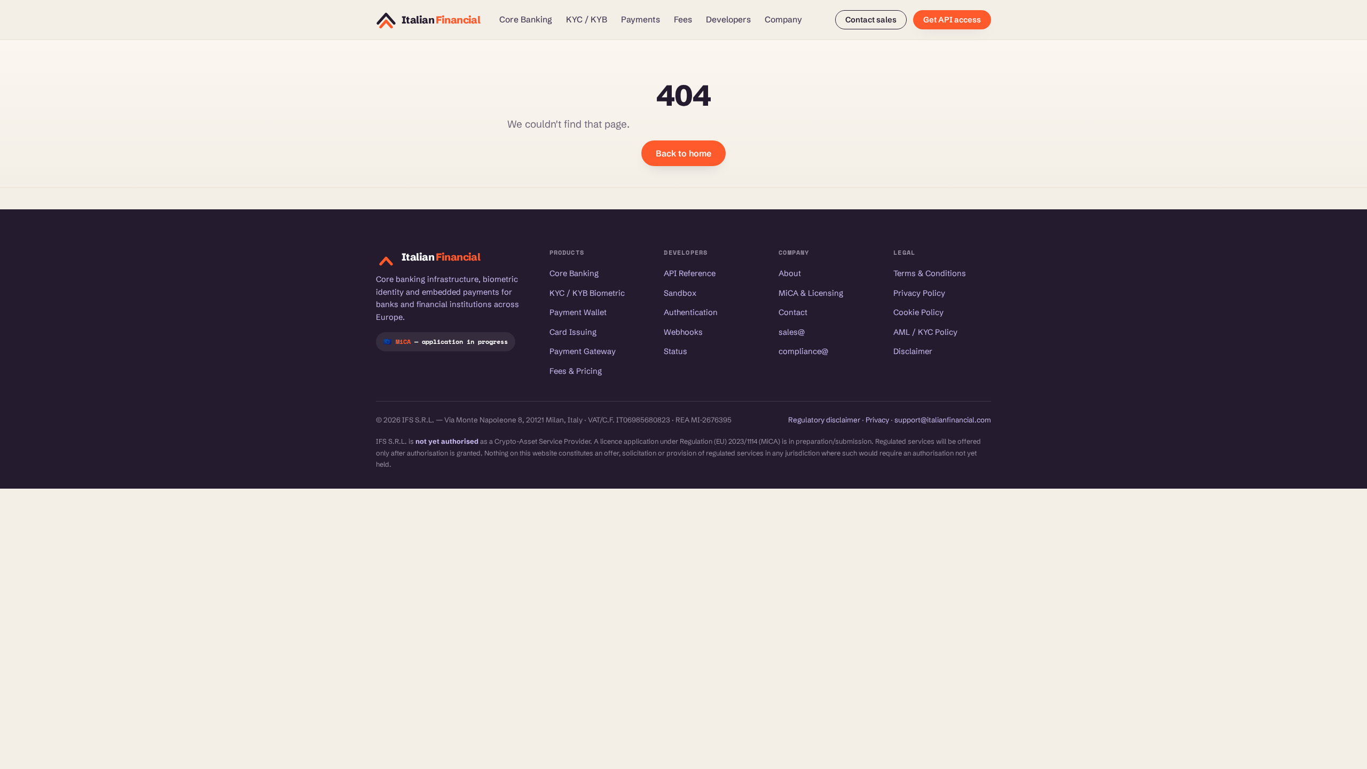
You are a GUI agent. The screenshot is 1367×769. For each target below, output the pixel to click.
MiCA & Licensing (811, 293)
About (790, 273)
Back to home (683, 153)
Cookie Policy (918, 312)
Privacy (877, 419)
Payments (640, 19)
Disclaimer (912, 351)
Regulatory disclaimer (824, 419)
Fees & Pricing (575, 371)
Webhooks (683, 332)
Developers (728, 19)
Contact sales (871, 20)
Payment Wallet (578, 312)
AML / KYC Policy (925, 332)
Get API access (952, 20)
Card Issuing (572, 332)
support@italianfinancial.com (942, 419)
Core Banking (525, 19)
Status (675, 351)
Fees (683, 19)
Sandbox (680, 293)
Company (783, 19)
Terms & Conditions (929, 273)
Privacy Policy (919, 293)
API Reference (690, 273)
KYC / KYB (586, 19)
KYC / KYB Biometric (587, 293)
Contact (793, 312)
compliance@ (803, 351)
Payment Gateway (582, 351)
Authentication (691, 312)
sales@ (792, 332)
